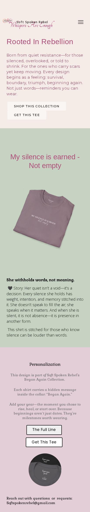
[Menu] (80, 21)
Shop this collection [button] (36, 106)
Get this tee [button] (27, 115)
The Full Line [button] (44, 429)
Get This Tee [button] (44, 442)
